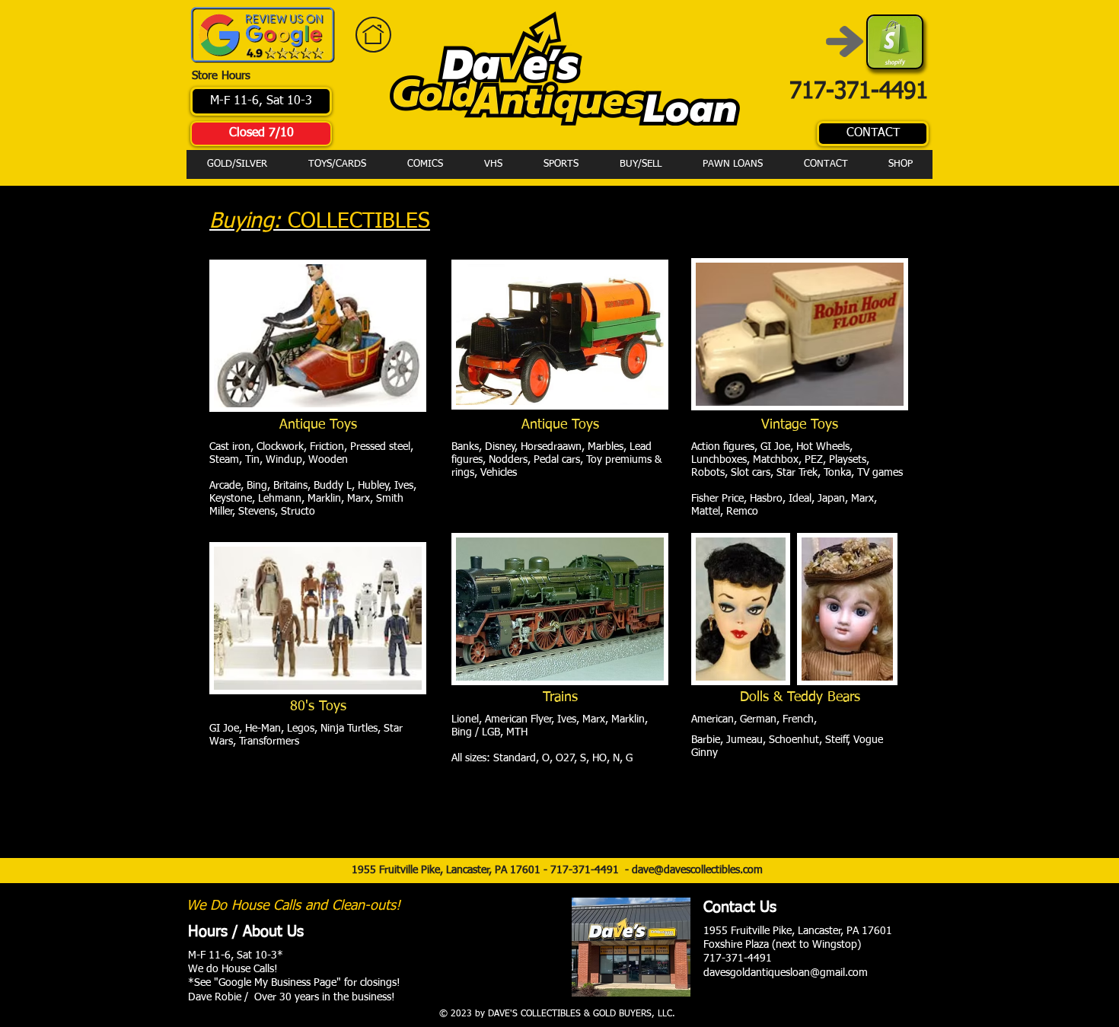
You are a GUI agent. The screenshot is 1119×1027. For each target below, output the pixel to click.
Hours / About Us (246, 931)
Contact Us (739, 907)
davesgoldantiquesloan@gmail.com (785, 973)
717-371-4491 (587, 870)
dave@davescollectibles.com (697, 870)
